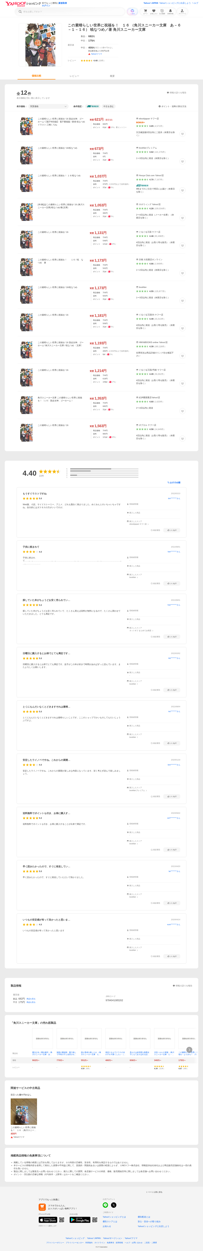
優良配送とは (144, 1217)
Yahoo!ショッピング (75, 1238)
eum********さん (173, 924)
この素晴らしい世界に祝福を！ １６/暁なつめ (59, 175)
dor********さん (174, 498)
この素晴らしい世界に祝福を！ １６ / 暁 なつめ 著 (60, 261)
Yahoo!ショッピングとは (114, 1217)
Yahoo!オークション (112, 1238)
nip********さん (174, 658)
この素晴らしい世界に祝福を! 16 (53, 232)
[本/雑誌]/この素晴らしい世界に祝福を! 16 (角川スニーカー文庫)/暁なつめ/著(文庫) (61, 206)
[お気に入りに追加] (182, 134)
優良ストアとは (110, 1221)
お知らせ (107, 1226)
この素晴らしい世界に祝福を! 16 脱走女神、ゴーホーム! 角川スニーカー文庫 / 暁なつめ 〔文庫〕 (61, 344)
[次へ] (189, 1050)
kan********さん (174, 552)
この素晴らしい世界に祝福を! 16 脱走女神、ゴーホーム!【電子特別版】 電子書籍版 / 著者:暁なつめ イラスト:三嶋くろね (61, 122)
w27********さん (173, 818)
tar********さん (174, 871)
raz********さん (174, 711)
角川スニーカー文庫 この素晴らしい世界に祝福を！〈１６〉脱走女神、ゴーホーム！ (60, 399)
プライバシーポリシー (55, 1243)
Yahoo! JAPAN (151, 3)
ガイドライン (99, 1243)
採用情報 (119, 1243)
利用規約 (89, 1243)
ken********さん (174, 765)
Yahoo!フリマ (131, 1238)
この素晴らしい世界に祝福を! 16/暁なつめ (57, 148)
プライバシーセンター (75, 1243)
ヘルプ (195, 3)
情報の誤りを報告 (184, 985)
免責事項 (110, 1243)
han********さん (174, 605)
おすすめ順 (175, 482)
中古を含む (108, 106)
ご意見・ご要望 (150, 1243)
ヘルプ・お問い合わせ (134, 1243)
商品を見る (31, 999)
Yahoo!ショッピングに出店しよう (175, 3)
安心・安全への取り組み (149, 1221)
